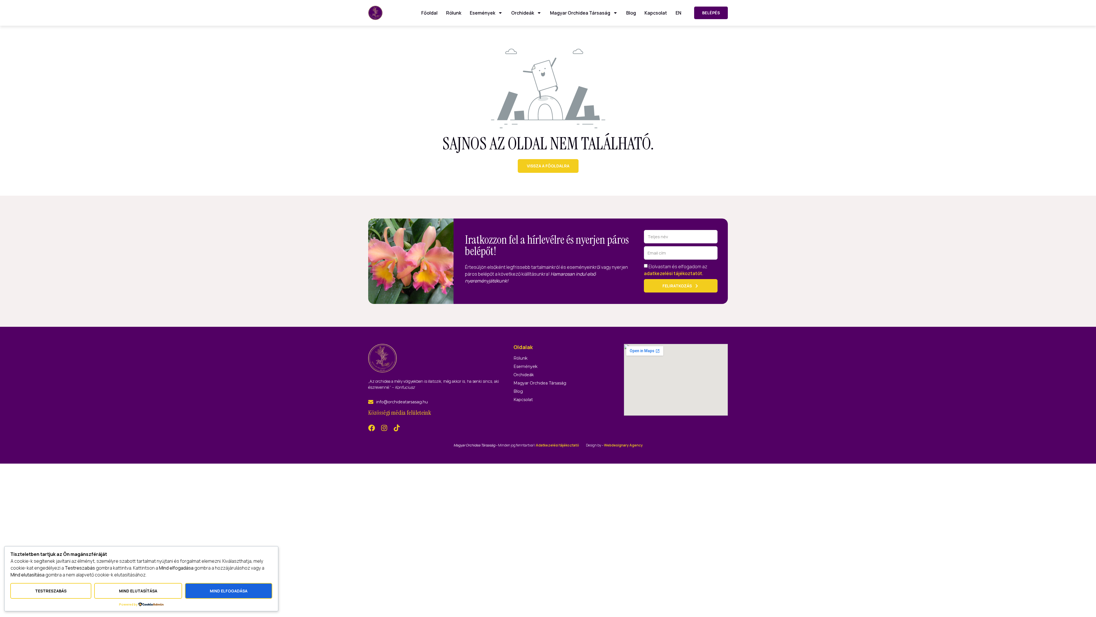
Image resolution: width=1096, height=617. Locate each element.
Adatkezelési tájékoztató (557, 445)
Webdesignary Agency (623, 445)
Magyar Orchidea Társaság (580, 13)
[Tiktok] (396, 427)
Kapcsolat (655, 13)
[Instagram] (384, 427)
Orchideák (522, 13)
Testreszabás (51, 591)
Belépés (711, 12)
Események (482, 13)
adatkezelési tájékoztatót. (673, 273)
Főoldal (429, 13)
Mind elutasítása (138, 591)
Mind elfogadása (228, 591)
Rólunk (453, 13)
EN (678, 13)
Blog (631, 13)
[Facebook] (371, 427)
